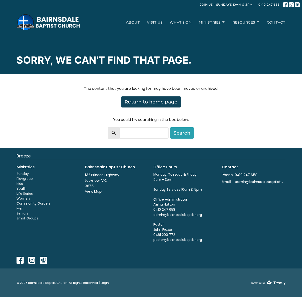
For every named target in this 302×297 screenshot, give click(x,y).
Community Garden (33, 203)
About (133, 22)
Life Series (25, 193)
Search (182, 133)
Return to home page (151, 102)
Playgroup (25, 178)
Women (23, 198)
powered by (266, 286)
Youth (21, 188)
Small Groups (27, 218)
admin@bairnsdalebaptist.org (260, 181)
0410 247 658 (269, 4)
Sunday (23, 173)
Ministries (210, 22)
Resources (243, 22)
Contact (276, 22)
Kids (20, 183)
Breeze (24, 156)
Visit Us (155, 22)
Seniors (22, 213)
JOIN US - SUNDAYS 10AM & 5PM (226, 4)
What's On (181, 22)
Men (20, 208)
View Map (93, 191)
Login (105, 282)
